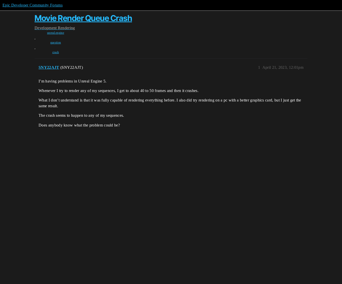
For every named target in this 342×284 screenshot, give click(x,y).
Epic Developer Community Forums (33, 5)
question (55, 42)
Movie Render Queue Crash (83, 18)
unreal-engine (55, 32)
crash (55, 52)
